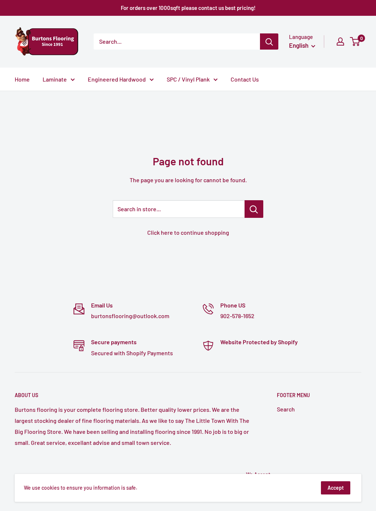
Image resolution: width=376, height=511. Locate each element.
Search (286, 409)
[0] (355, 41)
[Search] (269, 41)
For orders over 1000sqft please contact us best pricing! (188, 7)
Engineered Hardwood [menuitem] (117, 79)
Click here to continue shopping (188, 232)
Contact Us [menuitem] (245, 79)
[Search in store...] (254, 209)
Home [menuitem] (22, 79)
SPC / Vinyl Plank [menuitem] (188, 79)
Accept (336, 488)
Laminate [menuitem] (55, 79)
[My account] (340, 41)
